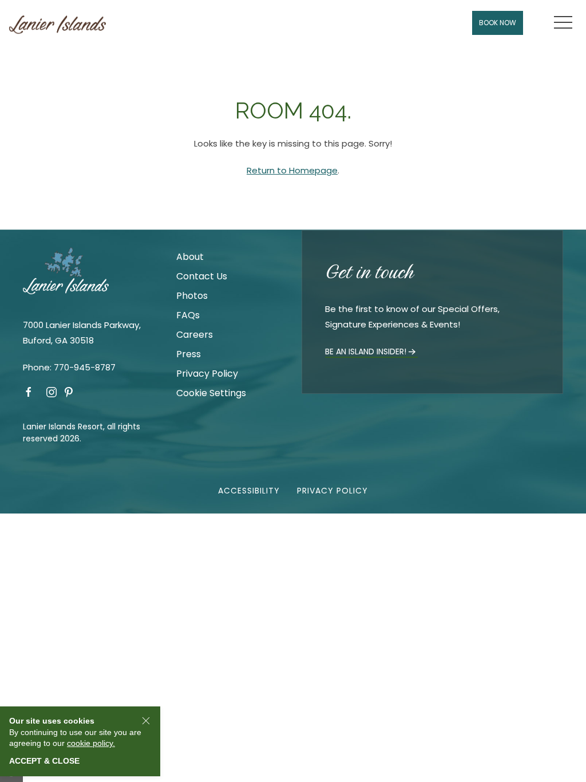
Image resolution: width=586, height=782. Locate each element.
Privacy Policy (207, 373)
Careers (194, 334)
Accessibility (249, 490)
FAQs (188, 315)
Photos (192, 295)
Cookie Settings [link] (211, 393)
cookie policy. (91, 743)
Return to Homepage (292, 170)
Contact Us (201, 276)
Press (188, 354)
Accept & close (44, 760)
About (190, 256)
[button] (563, 23)
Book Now (497, 22)
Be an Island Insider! (365, 351)
